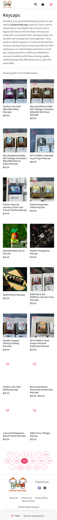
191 (28, 467)
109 (41, 460)
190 (20, 467)
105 (8, 460)
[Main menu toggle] (51, 3)
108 (32, 460)
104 (46, 454)
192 (37, 467)
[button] (35, 4)
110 (49, 460)
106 (16, 460)
